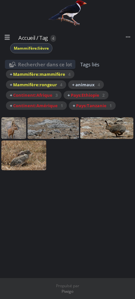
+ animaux (86, 85)
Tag (43, 38)
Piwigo (67, 291)
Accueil (26, 38)
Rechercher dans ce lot (45, 64)
